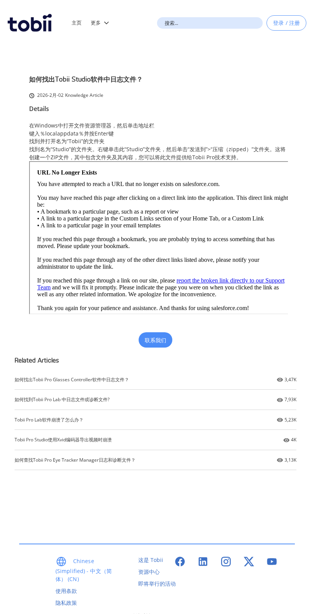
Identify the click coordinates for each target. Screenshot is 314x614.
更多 (96, 22)
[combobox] (210, 23)
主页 (77, 22)
